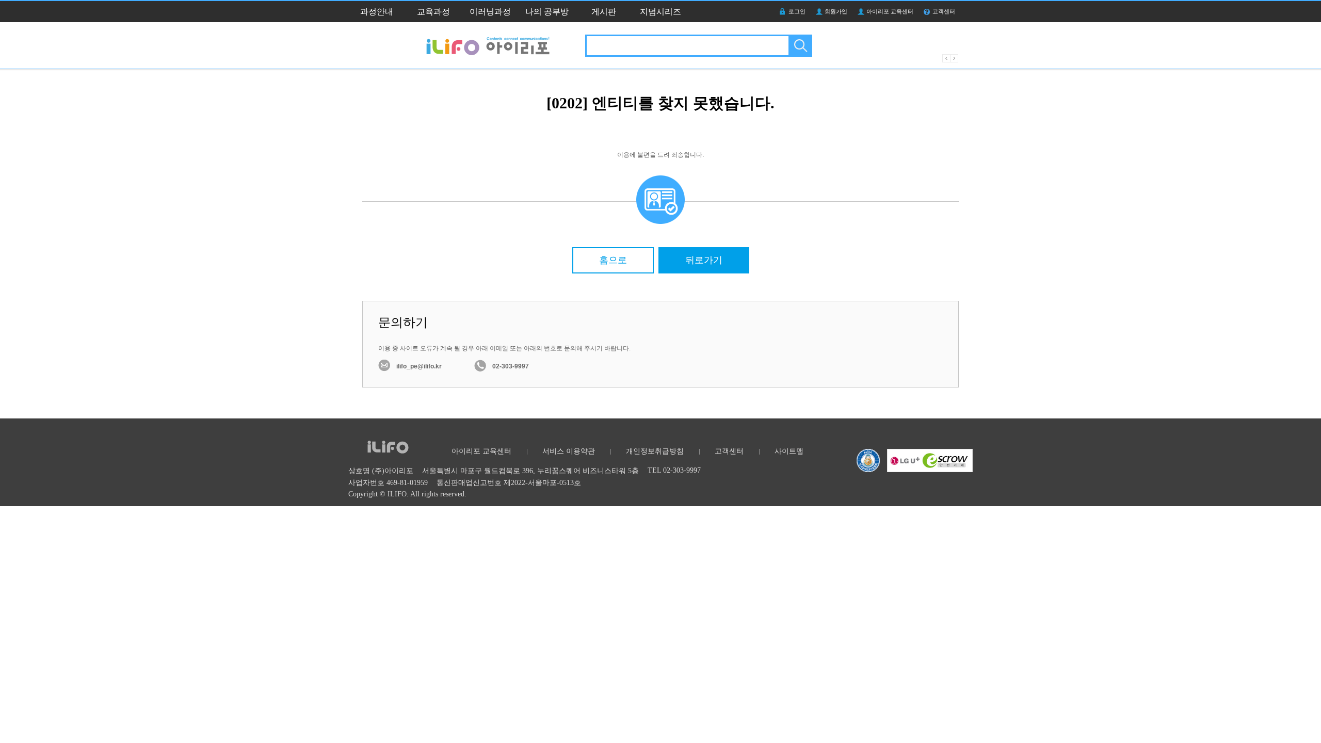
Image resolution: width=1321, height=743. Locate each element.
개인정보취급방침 (655, 451)
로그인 (797, 11)
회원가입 (836, 11)
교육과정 (433, 11)
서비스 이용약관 (568, 451)
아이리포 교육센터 (889, 11)
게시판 (603, 11)
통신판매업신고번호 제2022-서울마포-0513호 (509, 483)
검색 (799, 45)
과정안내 (376, 11)
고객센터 (943, 11)
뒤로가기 (703, 260)
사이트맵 (789, 451)
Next (954, 58)
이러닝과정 (490, 11)
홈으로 (613, 260)
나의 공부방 (547, 11)
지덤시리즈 (660, 11)
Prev (946, 58)
